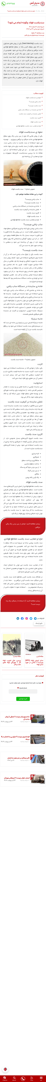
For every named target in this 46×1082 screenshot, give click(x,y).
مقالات (38, 11)
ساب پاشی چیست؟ (35, 102)
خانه (43, 11)
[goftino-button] (5, 1069)
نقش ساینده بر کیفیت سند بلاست (30, 114)
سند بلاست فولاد (35, 122)
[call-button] (23, 1079)
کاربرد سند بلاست (35, 118)
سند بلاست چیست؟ (34, 106)
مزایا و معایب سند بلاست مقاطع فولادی (28, 126)
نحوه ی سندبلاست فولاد (33, 98)
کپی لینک (38, 623)
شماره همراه (23, 688)
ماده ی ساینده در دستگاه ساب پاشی (29, 110)
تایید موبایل (23, 699)
